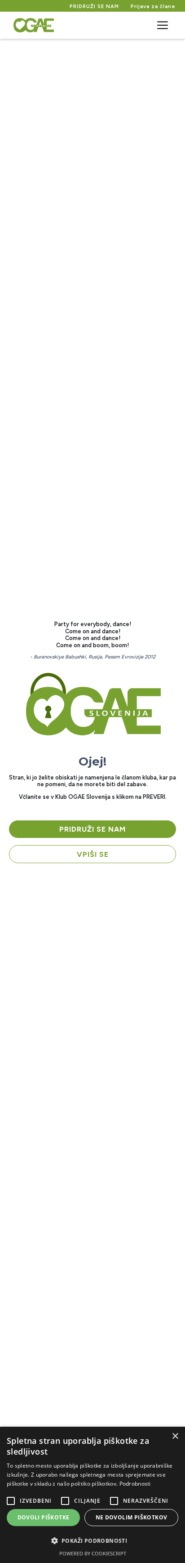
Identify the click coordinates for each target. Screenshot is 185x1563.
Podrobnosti (135, 1483)
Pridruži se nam (92, 829)
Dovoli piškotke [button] (44, 1517)
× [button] (175, 1436)
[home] (31, 25)
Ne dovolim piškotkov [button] (131, 1517)
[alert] (92, 1495)
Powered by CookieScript (92, 1553)
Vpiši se (93, 854)
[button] (162, 25)
